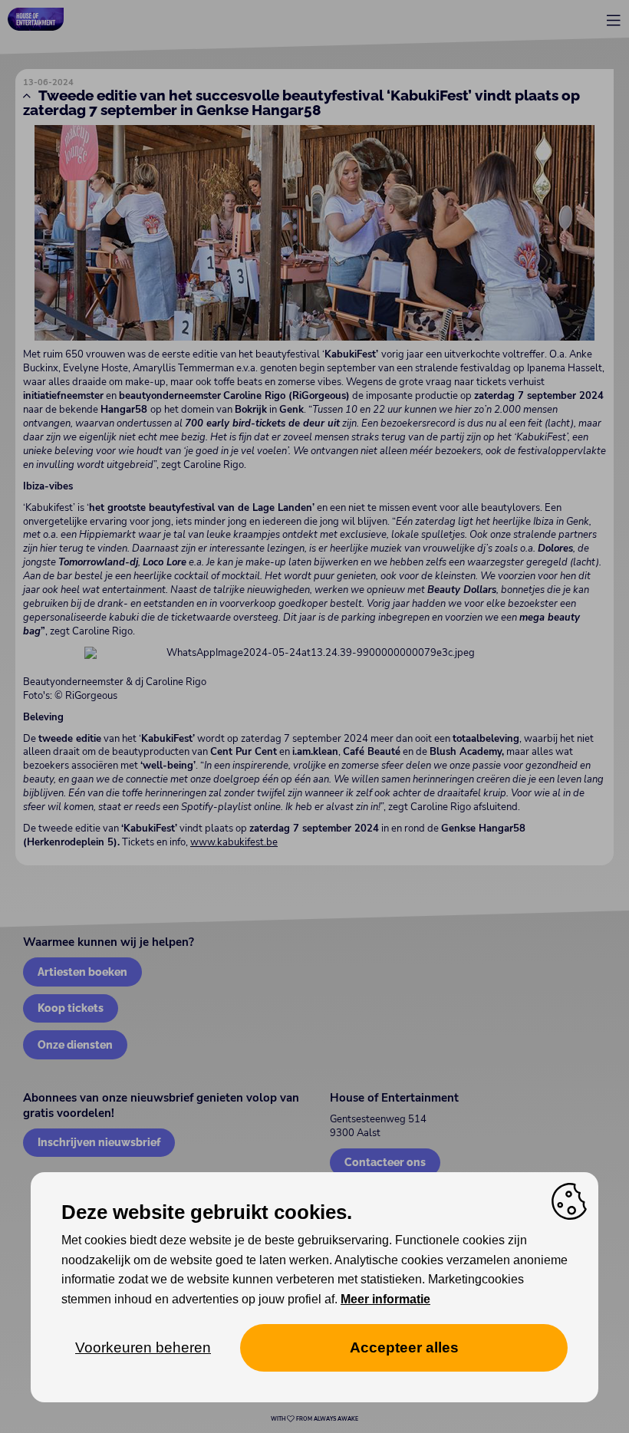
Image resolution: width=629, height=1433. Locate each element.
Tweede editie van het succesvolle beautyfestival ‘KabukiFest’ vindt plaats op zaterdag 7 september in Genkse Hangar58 (301, 102)
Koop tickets (71, 1007)
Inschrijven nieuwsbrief (99, 1141)
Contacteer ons (385, 1161)
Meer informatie (385, 1299)
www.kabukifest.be (234, 842)
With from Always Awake (314, 1419)
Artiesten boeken (82, 971)
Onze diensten (75, 1044)
